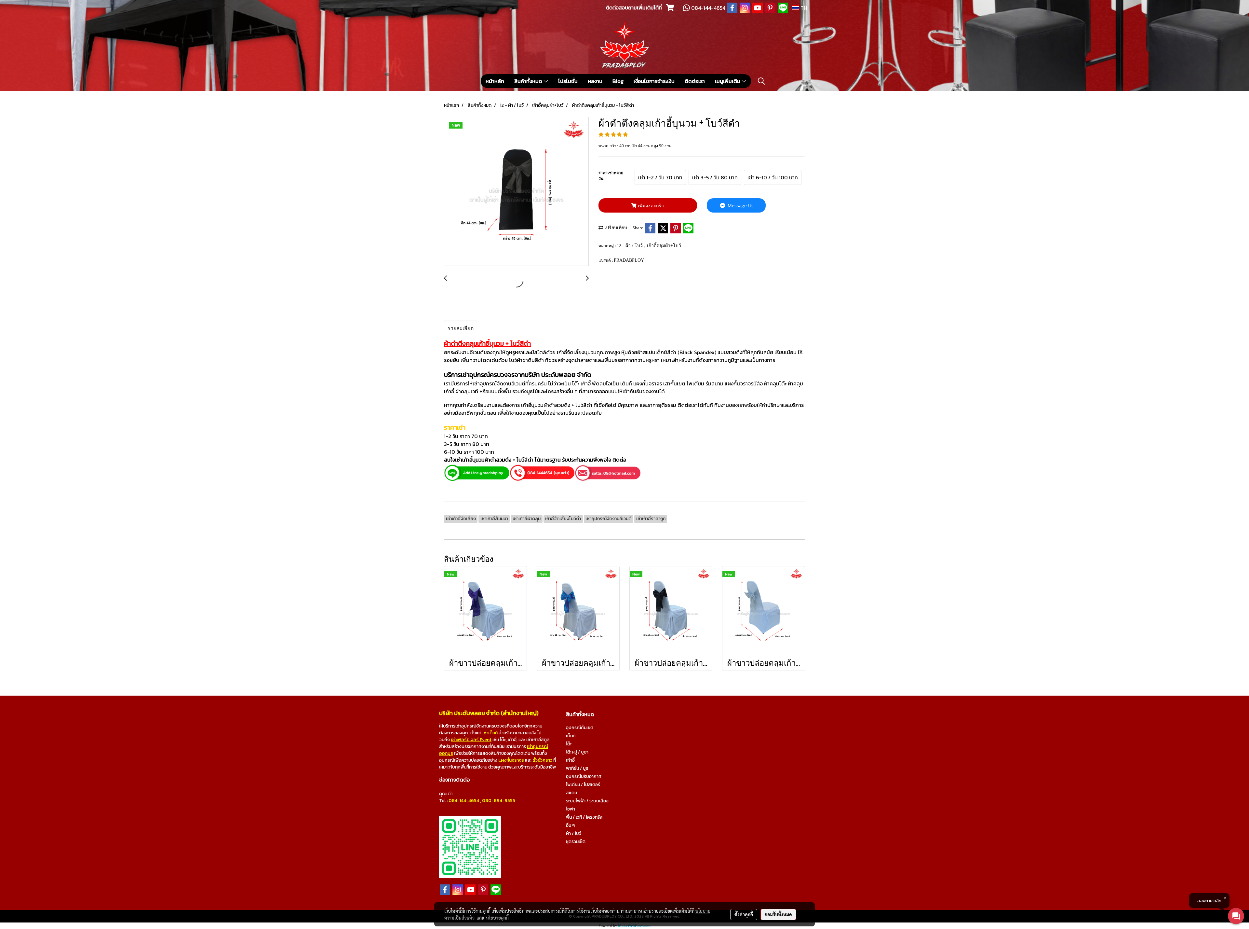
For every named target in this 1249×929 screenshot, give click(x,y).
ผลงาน (595, 81)
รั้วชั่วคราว (542, 760)
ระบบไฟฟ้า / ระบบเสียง (587, 800)
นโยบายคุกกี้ (497, 918)
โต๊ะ (569, 744)
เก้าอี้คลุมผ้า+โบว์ (664, 245)
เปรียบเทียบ (615, 227)
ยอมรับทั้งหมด (778, 914)
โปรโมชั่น (568, 81)
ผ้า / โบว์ (573, 833)
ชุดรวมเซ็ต (575, 841)
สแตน (571, 792)
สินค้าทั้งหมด (529, 81)
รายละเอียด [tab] (461, 328)
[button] (761, 81)
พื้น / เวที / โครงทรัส (584, 817)
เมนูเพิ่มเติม (728, 81)
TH (803, 8)
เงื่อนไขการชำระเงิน (654, 81)
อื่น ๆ (570, 825)
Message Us (740, 205)
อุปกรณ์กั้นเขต (579, 727)
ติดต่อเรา (695, 81)
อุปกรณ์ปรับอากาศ (583, 776)
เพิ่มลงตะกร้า (650, 205)
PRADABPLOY (629, 260)
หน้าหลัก (495, 81)
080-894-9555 (498, 800)
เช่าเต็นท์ (490, 732)
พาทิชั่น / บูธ (577, 768)
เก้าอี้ (570, 760)
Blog (618, 81)
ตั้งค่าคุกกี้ (743, 914)
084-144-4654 (464, 800)
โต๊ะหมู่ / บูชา (577, 752)
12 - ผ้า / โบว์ (630, 245)
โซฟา (570, 809)
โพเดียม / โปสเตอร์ (583, 784)
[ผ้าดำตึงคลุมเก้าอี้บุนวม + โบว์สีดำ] (516, 191)
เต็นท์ (570, 735)
